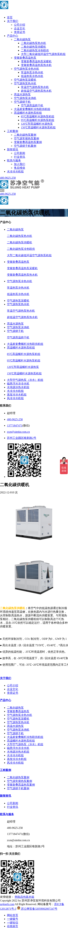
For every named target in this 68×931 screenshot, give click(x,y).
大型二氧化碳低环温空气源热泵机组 (43, 54)
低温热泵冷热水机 (32, 76)
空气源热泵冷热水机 (26, 68)
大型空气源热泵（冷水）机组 (25, 379)
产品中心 (12, 35)
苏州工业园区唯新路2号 (21, 437)
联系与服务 (14, 160)
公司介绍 (19, 24)
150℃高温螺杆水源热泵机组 (38, 127)
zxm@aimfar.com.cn (18, 431)
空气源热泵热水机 (25, 83)
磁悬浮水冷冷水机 (18, 383)
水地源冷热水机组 (18, 387)
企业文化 (19, 28)
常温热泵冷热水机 (32, 72)
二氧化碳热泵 (22, 39)
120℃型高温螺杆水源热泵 (37, 123)
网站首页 (12, 915)
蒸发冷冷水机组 (17, 394)
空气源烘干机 (22, 101)
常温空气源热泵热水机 (35, 87)
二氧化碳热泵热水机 (33, 43)
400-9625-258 (8, 177)
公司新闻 (19, 153)
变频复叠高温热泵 (25, 57)
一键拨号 (12, 918)
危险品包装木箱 (24, 896)
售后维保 (19, 167)
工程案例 (12, 131)
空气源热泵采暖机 (25, 79)
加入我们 (19, 164)
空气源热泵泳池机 (25, 98)
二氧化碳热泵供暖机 (33, 46)
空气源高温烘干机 (32, 105)
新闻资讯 (12, 149)
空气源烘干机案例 (25, 145)
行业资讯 (19, 156)
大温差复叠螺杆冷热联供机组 (32, 109)
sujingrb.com (7, 904)
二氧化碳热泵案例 (25, 134)
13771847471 (14, 425)
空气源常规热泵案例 (26, 138)
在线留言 (12, 926)
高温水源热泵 (22, 94)
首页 (10, 17)
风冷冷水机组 (15, 398)
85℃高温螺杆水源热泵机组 (37, 116)
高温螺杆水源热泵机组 (28, 112)
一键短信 (12, 922)
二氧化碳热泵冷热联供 (35, 50)
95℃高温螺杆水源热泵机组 (37, 120)
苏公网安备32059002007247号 (38, 908)
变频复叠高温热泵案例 (28, 142)
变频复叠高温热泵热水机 (36, 65)
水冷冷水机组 (15, 171)
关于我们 (12, 21)
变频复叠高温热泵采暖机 (36, 61)
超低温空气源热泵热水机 (36, 90)
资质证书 (19, 32)
